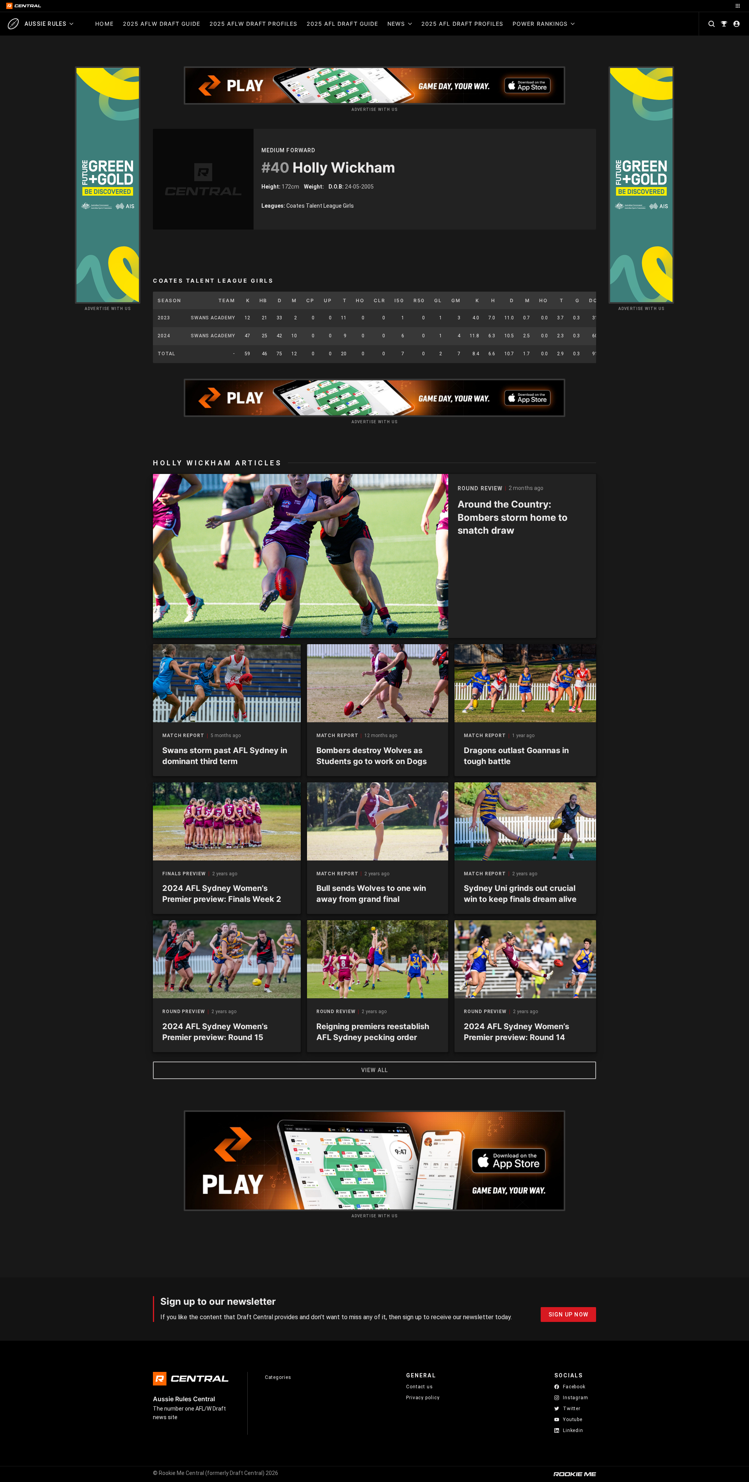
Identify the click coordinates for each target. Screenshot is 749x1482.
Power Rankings (540, 23)
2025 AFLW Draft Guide (161, 23)
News (396, 23)
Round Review (336, 1011)
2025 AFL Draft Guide (342, 23)
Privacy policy (423, 1397)
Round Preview (183, 1011)
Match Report (183, 735)
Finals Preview (184, 873)
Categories (278, 1377)
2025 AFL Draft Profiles (462, 23)
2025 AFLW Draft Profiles (253, 23)
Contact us (419, 1386)
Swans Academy (213, 318)
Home (104, 23)
